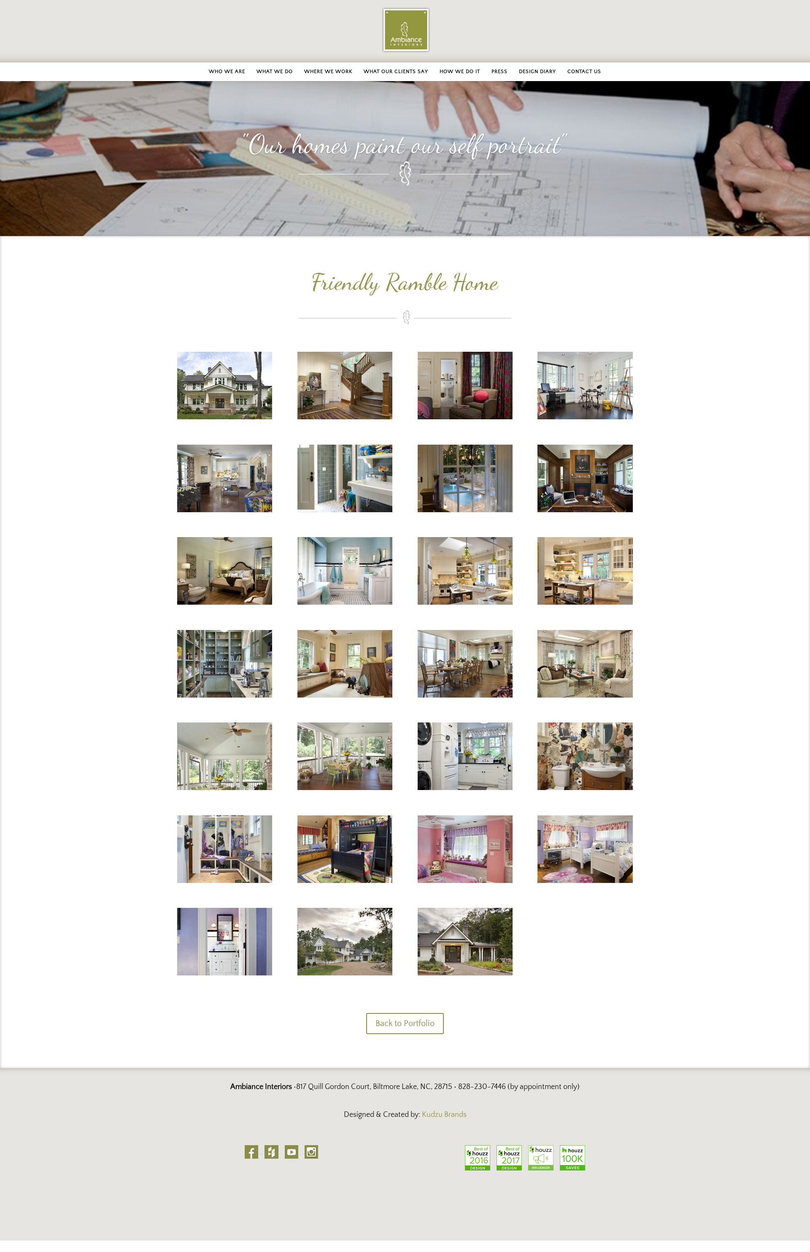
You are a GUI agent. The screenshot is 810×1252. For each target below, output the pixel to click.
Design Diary (537, 71)
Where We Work (328, 71)
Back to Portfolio (405, 1023)
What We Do (274, 71)
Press (499, 71)
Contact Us (584, 71)
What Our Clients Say (396, 71)
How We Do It (460, 71)
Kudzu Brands (444, 1115)
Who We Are (227, 71)
